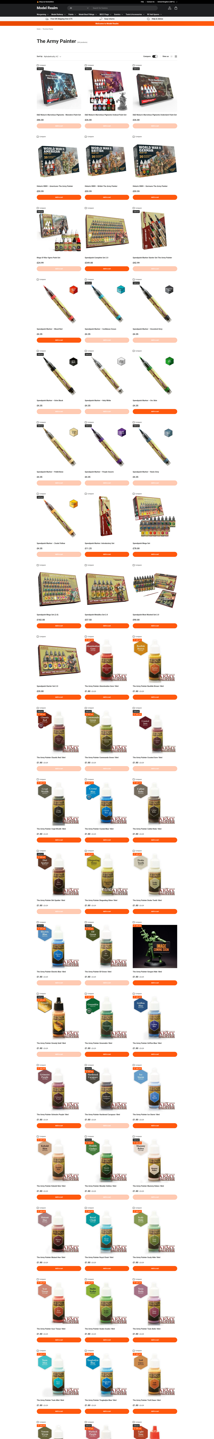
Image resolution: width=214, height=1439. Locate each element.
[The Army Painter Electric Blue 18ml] (59, 946)
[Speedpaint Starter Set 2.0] (59, 661)
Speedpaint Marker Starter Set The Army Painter (152, 258)
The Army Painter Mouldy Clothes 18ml (100, 1186)
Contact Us (150, 2)
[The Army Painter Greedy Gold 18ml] (59, 1018)
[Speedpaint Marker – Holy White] (107, 375)
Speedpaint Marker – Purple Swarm (99, 472)
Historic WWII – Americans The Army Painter (55, 186)
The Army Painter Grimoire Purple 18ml (53, 1114)
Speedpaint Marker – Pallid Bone (50, 472)
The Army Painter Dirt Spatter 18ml (51, 900)
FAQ (142, 2)
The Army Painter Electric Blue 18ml (51, 972)
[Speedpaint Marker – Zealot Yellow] (59, 518)
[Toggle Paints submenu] (75, 14)
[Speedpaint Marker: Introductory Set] (107, 518)
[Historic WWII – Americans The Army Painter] (59, 161)
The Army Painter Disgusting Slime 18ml (101, 900)
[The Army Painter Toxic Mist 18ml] (59, 1375)
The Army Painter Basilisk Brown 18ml (148, 686)
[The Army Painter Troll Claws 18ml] (155, 1375)
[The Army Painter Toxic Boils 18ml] (155, 1303)
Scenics (117, 14)
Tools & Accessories (134, 14)
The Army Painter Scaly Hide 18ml (146, 1257)
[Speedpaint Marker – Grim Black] (59, 375)
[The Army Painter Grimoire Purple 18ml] (59, 1089)
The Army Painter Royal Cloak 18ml (99, 1257)
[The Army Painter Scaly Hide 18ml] (155, 1232)
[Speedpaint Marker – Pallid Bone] (59, 446)
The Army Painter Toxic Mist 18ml (50, 1400)
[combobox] (112, 8)
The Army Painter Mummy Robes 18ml (148, 1186)
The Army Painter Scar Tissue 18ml (51, 1329)
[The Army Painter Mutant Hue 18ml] (59, 1232)
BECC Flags (104, 14)
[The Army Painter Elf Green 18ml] (107, 946)
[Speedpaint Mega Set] (155, 518)
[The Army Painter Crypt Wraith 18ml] (59, 804)
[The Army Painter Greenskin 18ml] (107, 1018)
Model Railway (57, 14)
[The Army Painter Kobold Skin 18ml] (59, 1161)
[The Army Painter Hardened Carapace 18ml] (107, 1089)
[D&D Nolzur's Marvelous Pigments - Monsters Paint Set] (59, 89)
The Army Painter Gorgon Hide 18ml (147, 972)
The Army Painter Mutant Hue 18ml (51, 1257)
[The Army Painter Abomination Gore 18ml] (107, 661)
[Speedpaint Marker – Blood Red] (59, 304)
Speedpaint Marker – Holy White (98, 400)
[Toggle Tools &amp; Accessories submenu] (143, 14)
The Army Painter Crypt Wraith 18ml (51, 829)
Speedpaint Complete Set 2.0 (96, 258)
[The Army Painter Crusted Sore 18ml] (155, 732)
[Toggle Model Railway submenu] (65, 14)
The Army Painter (48, 29)
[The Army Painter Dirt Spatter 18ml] (59, 875)
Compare (147, 56)
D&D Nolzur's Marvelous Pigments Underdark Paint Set (155, 115)
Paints (70, 14)
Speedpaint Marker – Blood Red (49, 329)
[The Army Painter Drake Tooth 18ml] (155, 875)
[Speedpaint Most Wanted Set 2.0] (155, 589)
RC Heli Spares (153, 14)
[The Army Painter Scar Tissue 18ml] (59, 1303)
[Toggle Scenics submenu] (122, 14)
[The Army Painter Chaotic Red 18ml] (59, 732)
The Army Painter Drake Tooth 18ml (147, 900)
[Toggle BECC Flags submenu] (110, 14)
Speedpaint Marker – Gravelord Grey (147, 329)
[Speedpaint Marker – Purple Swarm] (107, 446)
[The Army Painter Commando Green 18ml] (107, 732)
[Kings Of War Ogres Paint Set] (59, 232)
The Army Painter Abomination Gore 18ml (101, 686)
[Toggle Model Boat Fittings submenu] (96, 14)
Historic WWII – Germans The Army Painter (150, 186)
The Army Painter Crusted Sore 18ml (147, 757)
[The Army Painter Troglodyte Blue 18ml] (107, 1375)
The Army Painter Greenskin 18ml (98, 1043)
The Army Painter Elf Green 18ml (98, 972)
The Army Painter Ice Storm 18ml (146, 1114)
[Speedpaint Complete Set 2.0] (107, 232)
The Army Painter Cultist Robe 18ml (147, 829)
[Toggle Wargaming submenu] (47, 14)
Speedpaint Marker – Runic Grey (146, 472)
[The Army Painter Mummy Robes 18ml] (155, 1161)
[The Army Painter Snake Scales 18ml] (107, 1303)
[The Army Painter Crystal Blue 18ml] (107, 804)
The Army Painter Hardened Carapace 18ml (102, 1114)
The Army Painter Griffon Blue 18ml (147, 1043)
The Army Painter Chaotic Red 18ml (51, 757)
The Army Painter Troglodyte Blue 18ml (100, 1400)
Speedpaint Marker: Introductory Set (99, 543)
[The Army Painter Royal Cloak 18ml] (107, 1232)
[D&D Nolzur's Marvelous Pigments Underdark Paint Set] (155, 89)
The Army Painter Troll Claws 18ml (147, 1400)
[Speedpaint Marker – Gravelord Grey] (155, 304)
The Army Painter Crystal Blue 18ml (99, 829)
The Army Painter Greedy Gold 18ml (51, 1043)
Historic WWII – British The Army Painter (101, 186)
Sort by (39, 56)
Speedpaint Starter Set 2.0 (47, 686)
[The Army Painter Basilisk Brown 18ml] (155, 661)
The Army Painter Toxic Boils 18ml (146, 1329)
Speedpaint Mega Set (141, 543)
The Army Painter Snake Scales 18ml (100, 1329)
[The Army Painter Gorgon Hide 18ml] (155, 946)
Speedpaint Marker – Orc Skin (145, 400)
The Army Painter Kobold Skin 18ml (51, 1186)
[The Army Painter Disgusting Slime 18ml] (107, 875)
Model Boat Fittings (86, 14)
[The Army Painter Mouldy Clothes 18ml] (107, 1161)
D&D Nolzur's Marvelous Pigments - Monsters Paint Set (59, 115)
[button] (175, 8)
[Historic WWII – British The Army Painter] (107, 161)
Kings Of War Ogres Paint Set (48, 258)
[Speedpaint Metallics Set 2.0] (107, 589)
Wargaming (41, 14)
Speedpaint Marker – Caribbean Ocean (100, 329)
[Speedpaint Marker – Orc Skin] (155, 375)
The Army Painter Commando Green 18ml (101, 757)
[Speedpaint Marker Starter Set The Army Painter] (155, 232)
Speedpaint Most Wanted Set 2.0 (146, 615)
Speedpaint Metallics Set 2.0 (96, 615)
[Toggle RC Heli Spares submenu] (161, 14)
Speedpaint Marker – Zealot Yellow (51, 543)
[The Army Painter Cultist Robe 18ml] (155, 804)
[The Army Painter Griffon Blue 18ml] (155, 1018)
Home (38, 29)
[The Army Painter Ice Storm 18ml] (155, 1089)
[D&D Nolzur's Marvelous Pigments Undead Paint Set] (107, 89)
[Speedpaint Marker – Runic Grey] (155, 446)
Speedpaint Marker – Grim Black (50, 400)
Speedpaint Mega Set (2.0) (47, 615)
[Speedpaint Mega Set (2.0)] (59, 589)
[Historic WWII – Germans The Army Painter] (155, 161)
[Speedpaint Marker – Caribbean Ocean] (107, 304)
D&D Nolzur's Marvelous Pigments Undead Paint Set (105, 115)
